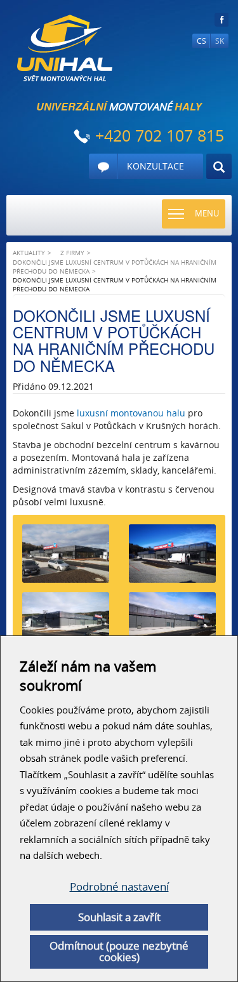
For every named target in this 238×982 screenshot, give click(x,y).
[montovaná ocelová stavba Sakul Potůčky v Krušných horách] (172, 558)
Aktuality (29, 252)
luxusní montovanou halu (131, 413)
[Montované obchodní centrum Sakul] (66, 558)
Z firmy (72, 252)
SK (219, 41)
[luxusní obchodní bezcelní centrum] (172, 626)
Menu (207, 213)
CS (201, 41)
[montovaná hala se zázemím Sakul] (66, 626)
